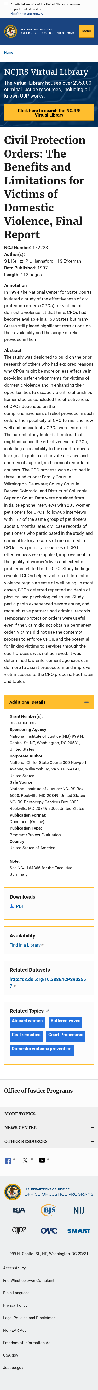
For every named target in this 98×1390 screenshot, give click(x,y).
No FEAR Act (14, 1330)
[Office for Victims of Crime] (49, 1234)
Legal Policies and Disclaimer (29, 1318)
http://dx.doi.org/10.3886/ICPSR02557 (48, 983)
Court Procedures (65, 1034)
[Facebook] (10, 1162)
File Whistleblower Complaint (28, 1280)
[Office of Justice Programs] (10, 31)
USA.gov (10, 1355)
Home (8, 52)
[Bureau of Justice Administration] (19, 1214)
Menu (86, 31)
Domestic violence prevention (42, 1048)
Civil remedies (26, 1034)
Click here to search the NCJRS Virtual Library (49, 113)
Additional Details (27, 702)
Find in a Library (25, 945)
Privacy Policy (15, 1305)
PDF (20, 906)
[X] (27, 1162)
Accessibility (14, 1268)
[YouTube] (44, 1162)
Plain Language (16, 1293)
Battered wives (65, 1020)
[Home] (48, 31)
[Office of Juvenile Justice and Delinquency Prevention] (19, 1235)
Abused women (27, 1020)
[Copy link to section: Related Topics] (46, 1010)
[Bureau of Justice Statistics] (49, 1217)
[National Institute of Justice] (79, 1214)
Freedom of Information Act (27, 1342)
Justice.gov (13, 1367)
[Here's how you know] (49, 9)
